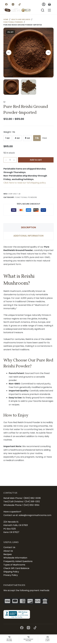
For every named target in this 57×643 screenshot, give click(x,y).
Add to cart (36, 159)
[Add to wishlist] (4, 102)
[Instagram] (13, 4)
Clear (44, 138)
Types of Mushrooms (14, 564)
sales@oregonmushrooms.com (35, 515)
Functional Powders (26, 197)
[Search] (42, 10)
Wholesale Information (15, 557)
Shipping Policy (11, 571)
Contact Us (9, 547)
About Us (8, 550)
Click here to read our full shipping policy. (24, 182)
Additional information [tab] (28, 235)
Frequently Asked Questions (17, 561)
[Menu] (49, 10)
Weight (9, 132)
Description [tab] (28, 227)
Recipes (7, 554)
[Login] (43, 4)
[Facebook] (6, 4)
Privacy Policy (10, 575)
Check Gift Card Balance (16, 568)
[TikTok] (20, 4)
